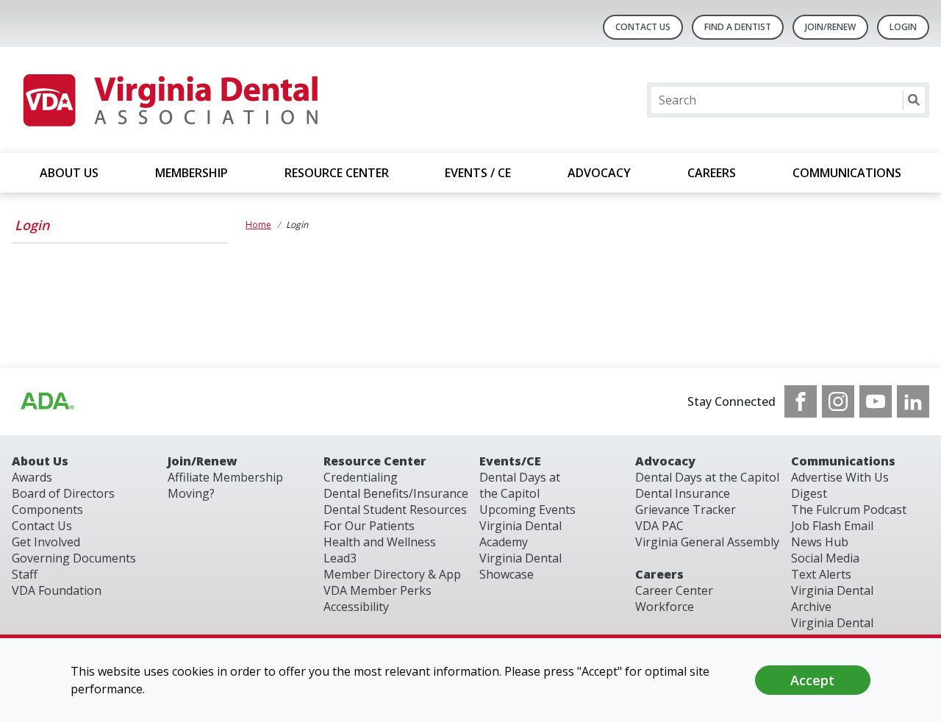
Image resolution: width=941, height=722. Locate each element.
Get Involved (46, 542)
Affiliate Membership (225, 477)
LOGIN (903, 27)
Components (47, 509)
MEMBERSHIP (191, 173)
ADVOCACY (599, 173)
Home (258, 224)
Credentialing (360, 477)
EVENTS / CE (478, 173)
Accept (812, 680)
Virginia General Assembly (707, 542)
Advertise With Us (840, 477)
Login (32, 225)
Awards (32, 477)
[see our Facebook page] (800, 401)
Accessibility (356, 606)
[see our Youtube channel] (875, 401)
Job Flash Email (832, 526)
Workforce (664, 606)
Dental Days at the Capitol (519, 485)
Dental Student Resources (395, 509)
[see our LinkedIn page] (913, 401)
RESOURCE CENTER (337, 173)
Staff (24, 574)
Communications (843, 461)
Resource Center (374, 461)
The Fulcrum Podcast (848, 509)
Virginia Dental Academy (520, 534)
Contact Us (642, 27)
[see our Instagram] (838, 401)
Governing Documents (74, 558)
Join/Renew (830, 27)
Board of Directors (63, 493)
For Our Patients (369, 526)
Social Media (825, 558)
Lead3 (340, 558)
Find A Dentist (737, 27)
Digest (809, 493)
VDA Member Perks (377, 590)
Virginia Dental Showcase (520, 566)
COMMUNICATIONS (846, 173)
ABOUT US (69, 173)
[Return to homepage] (169, 100)
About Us (40, 461)
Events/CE (510, 461)
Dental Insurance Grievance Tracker (685, 501)
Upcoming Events (527, 509)
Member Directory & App (392, 574)
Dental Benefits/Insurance (395, 493)
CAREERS (711, 173)
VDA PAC (659, 526)
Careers (659, 574)
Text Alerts (821, 574)
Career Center (674, 590)
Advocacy (665, 461)
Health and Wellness (379, 542)
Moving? (191, 493)
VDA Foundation (56, 590)
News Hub (819, 542)
